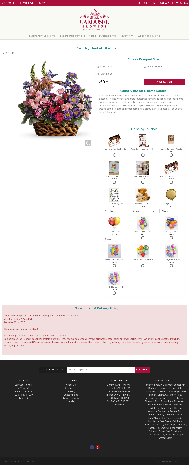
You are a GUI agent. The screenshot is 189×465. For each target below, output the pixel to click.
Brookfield (161, 391)
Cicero (161, 394)
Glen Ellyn (177, 404)
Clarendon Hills (173, 394)
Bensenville (180, 384)
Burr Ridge (174, 391)
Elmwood (149, 401)
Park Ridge (170, 424)
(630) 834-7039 (164, 3)
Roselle (152, 427)
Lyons (160, 414)
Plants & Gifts (107, 36)
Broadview (149, 391)
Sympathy (127, 36)
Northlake (153, 421)
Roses (92, 36)
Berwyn (162, 388)
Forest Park (167, 401)
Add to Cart (164, 81)
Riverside (181, 424)
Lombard (151, 414)
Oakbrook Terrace (153, 424)
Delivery (71, 391)
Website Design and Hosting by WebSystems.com (169, 461)
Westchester (165, 437)
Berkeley (152, 388)
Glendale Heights (156, 407)
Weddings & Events (149, 36)
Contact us (70, 388)
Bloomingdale (175, 388)
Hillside (169, 407)
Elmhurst (180, 398)
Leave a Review (71, 398)
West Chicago (176, 434)
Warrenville (153, 434)
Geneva (167, 404)
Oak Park (177, 421)
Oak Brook (165, 421)
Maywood (169, 414)
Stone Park (164, 431)
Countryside (151, 398)
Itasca (150, 411)
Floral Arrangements (42, 36)
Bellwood (168, 384)
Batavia (158, 384)
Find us (23, 398)
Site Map (70, 401)
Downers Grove (167, 398)
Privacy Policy (30, 461)
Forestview (179, 401)
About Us (71, 384)
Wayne (164, 434)
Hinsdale (178, 407)
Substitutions (71, 394)
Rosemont (162, 427)
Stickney (153, 431)
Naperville (159, 417)
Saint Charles (175, 427)
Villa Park (176, 431)
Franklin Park (155, 404)
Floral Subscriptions (72, 36)
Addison (149, 384)
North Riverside (174, 417)
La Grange (160, 411)
